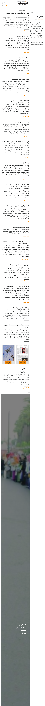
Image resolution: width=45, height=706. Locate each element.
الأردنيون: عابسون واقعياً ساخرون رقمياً (18, 265)
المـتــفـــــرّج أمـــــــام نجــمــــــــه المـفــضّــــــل (17, 163)
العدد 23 (22, 362)
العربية (7, 5)
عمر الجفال (26, 30)
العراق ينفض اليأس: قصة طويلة (20, 79)
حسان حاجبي (26, 157)
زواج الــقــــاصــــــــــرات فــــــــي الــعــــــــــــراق (17, 184)
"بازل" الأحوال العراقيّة (23, 36)
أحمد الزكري (26, 221)
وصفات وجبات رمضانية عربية (21, 307)
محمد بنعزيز (26, 179)
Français (5, 5)
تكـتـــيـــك (40, 17)
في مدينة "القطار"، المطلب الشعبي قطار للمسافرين (15, 141)
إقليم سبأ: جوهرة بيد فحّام (22, 122)
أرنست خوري (26, 387)
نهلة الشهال (40, 19)
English (3, 5)
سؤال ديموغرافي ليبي (23, 57)
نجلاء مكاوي (26, 302)
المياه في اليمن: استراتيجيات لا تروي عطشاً (17, 206)
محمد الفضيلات (25, 280)
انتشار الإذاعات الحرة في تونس (21, 227)
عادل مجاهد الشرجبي (24, 136)
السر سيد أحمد (25, 116)
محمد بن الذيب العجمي (23, 372)
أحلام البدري (26, 73)
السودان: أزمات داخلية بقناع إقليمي (20, 100)
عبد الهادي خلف (25, 259)
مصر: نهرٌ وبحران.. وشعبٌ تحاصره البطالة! (18, 286)
